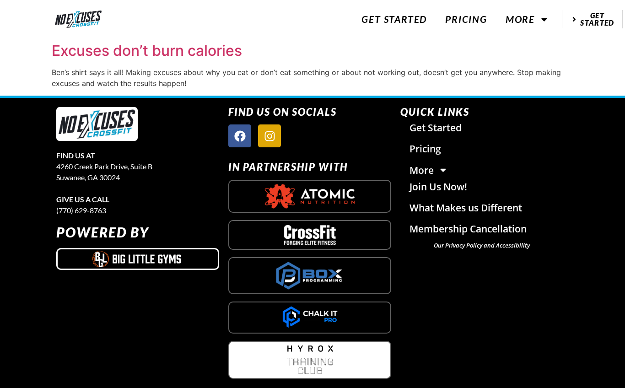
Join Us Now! (438, 186)
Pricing (466, 19)
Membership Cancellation (468, 228)
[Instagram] (269, 135)
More (520, 19)
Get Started (394, 19)
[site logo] (97, 124)
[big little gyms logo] (137, 259)
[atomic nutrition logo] (310, 196)
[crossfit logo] (310, 235)
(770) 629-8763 (81, 210)
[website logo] (78, 19)
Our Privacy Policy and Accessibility (482, 245)
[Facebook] (239, 135)
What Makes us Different (465, 207)
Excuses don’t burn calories (147, 50)
